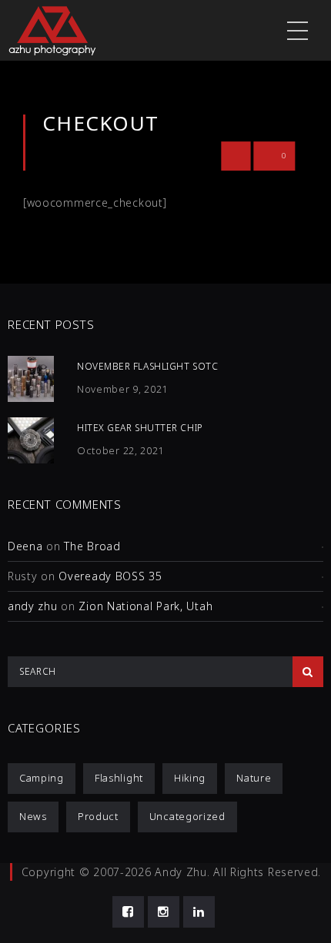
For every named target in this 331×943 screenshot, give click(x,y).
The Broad (92, 546)
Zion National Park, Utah (145, 606)
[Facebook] (128, 912)
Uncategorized (187, 816)
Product (98, 816)
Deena (25, 546)
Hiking (190, 778)
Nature (253, 778)
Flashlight (119, 778)
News (33, 816)
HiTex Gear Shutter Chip (140, 427)
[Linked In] (199, 912)
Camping (41, 778)
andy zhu (33, 606)
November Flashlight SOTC (147, 366)
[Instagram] (163, 912)
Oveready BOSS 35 (110, 576)
